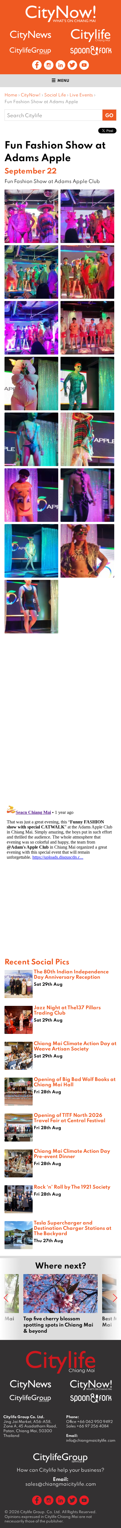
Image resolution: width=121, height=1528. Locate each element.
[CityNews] (30, 35)
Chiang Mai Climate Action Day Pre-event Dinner (72, 1153)
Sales (87, 1426)
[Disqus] (60, 727)
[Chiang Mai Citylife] (91, 35)
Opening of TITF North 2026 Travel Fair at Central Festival (69, 1118)
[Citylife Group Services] (30, 50)
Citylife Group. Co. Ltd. (40, 1511)
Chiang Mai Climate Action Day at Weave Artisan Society (75, 1046)
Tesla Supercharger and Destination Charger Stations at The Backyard (72, 1228)
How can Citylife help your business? (60, 1470)
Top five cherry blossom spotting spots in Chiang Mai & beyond (60, 1304)
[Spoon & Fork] (91, 50)
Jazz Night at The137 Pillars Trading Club (67, 1010)
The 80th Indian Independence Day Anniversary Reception (71, 974)
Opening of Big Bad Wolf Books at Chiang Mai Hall (75, 1082)
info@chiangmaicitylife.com (90, 1440)
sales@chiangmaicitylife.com (60, 1481)
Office (89, 1421)
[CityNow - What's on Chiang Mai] (91, 1385)
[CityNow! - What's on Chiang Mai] (60, 13)
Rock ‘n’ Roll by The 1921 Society (72, 1186)
